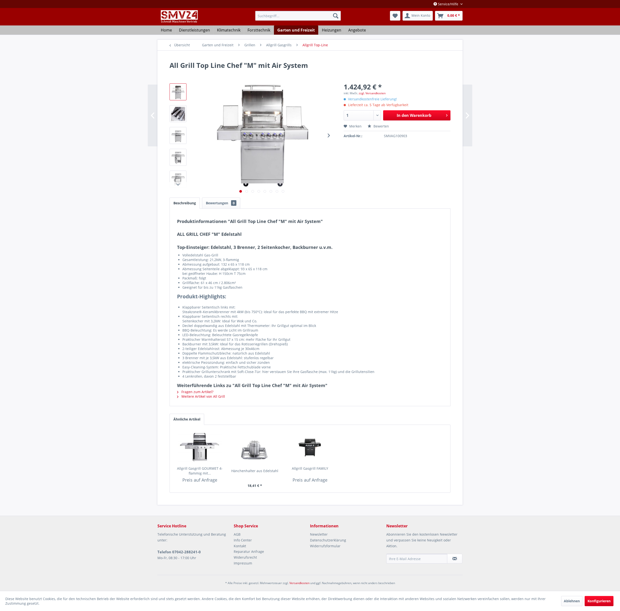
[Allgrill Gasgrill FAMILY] (310, 447)
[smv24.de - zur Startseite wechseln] (179, 20)
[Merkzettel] (395, 16)
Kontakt (240, 546)
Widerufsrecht (245, 557)
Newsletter (319, 534)
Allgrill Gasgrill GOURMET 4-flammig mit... (200, 471)
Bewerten (380, 126)
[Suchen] (336, 16)
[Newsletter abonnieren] (454, 558)
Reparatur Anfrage (249, 551)
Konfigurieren (599, 601)
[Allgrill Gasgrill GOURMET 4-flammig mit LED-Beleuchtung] (200, 447)
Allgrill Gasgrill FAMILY (310, 468)
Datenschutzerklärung (328, 540)
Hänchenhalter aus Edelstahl (254, 470)
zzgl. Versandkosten (372, 93)
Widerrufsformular (325, 546)
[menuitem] (298, 16)
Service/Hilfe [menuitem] (448, 4)
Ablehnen (572, 601)
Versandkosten (299, 583)
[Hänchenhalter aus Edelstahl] (255, 449)
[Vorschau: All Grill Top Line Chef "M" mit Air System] (178, 91)
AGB (237, 534)
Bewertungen (220, 203)
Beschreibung (184, 203)
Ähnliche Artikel (186, 419)
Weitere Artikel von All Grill (202, 396)
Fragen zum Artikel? (196, 391)
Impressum (243, 563)
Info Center (243, 540)
